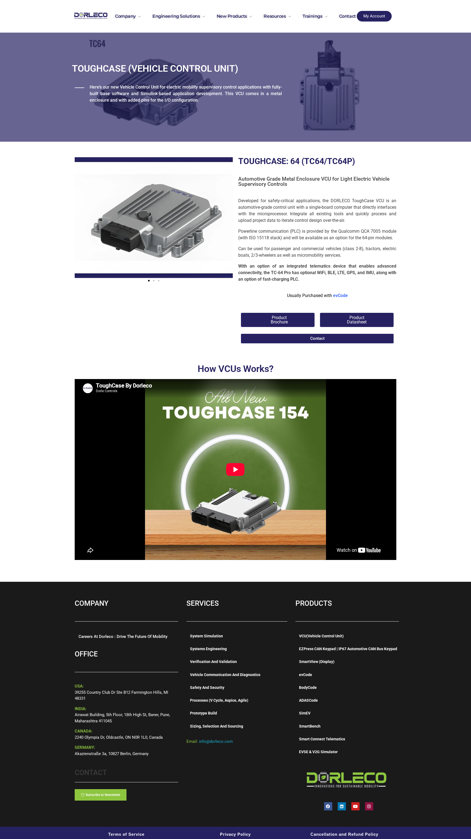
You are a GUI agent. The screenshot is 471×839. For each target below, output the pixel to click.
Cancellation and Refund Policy (344, 834)
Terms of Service (126, 834)
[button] (149, 280)
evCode (340, 295)
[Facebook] (328, 806)
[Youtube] (355, 806)
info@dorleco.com (216, 741)
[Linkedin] (342, 806)
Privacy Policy (235, 834)
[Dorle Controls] (91, 15)
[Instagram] (369, 806)
